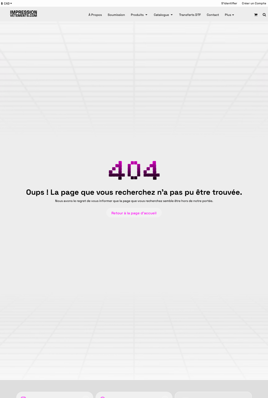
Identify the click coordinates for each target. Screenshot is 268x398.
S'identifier (229, 3)
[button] (7, 3)
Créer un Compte (254, 3)
